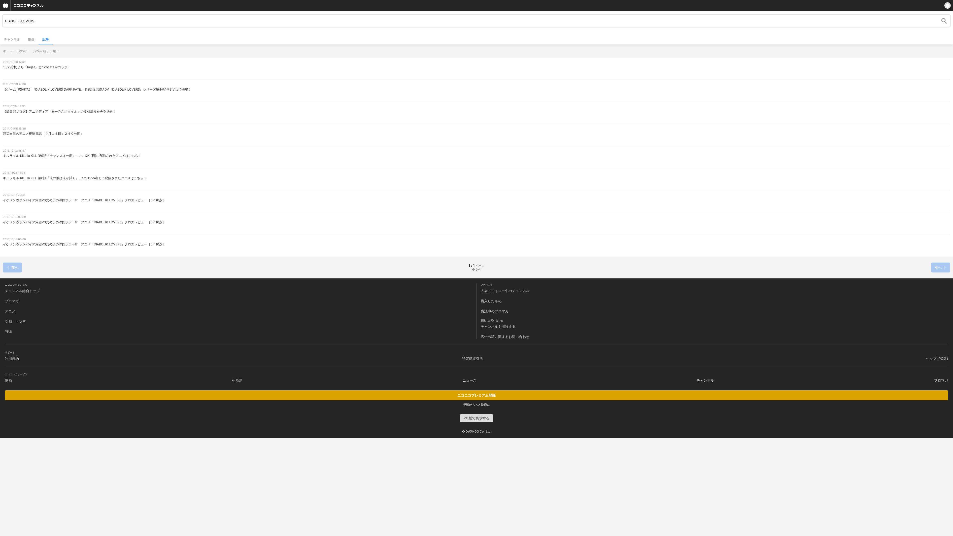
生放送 (237, 380)
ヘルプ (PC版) (937, 358)
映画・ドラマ (15, 321)
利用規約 (12, 358)
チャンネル (12, 39)
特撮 (8, 331)
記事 (45, 39)
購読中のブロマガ (495, 311)
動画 (31, 39)
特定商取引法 (472, 358)
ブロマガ (12, 301)
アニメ (10, 311)
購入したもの (491, 301)
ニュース (469, 380)
